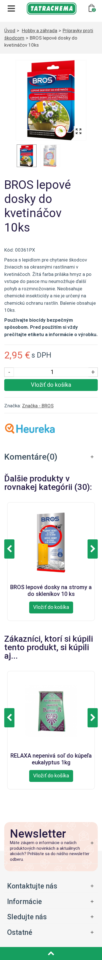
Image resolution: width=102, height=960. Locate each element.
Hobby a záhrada (39, 30)
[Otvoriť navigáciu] (11, 8)
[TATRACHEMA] (51, 8)
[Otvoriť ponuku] (51, 901)
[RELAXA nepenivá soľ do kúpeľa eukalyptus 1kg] (51, 710)
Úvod (9, 30)
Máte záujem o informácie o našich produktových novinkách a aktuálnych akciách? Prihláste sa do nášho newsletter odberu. (50, 851)
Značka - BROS (38, 405)
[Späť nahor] (51, 953)
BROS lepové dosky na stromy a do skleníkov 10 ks (51, 590)
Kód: (9, 250)
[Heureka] (29, 428)
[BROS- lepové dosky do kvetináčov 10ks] (51, 100)
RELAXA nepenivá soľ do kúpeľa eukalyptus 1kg (51, 758)
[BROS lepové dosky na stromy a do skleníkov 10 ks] (51, 542)
